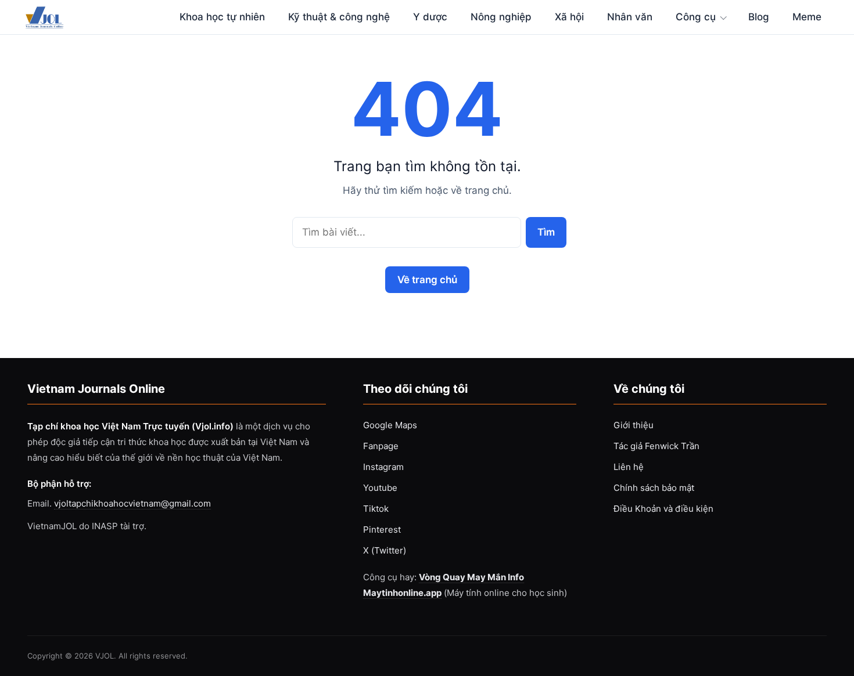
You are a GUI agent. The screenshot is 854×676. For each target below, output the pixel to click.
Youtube (380, 487)
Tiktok (376, 508)
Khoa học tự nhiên (222, 17)
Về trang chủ (427, 279)
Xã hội (569, 17)
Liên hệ (628, 466)
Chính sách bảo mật (653, 487)
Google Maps (390, 425)
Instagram (383, 466)
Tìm (546, 232)
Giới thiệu (633, 425)
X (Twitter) (384, 550)
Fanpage (381, 445)
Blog (758, 17)
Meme (806, 17)
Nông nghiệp (501, 17)
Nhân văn (629, 17)
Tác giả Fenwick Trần (656, 445)
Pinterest (382, 529)
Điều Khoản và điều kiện (663, 508)
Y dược (430, 17)
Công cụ (696, 17)
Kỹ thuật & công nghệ (339, 17)
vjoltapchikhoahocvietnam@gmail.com (132, 503)
